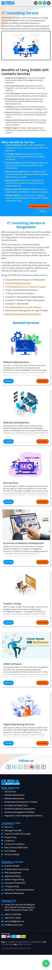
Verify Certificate (11, 854)
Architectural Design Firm (15, 805)
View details (42, 381)
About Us (8, 827)
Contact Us (9, 840)
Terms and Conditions (14, 844)
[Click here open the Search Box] (35, 3)
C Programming (11, 886)
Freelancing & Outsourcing (16, 869)
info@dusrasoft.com (13, 924)
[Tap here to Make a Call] (44, 3)
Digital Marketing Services (18, 724)
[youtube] (32, 767)
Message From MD (13, 830)
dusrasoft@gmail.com (14, 921)
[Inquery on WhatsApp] (40, 3)
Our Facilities (10, 851)
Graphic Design (12, 603)
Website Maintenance (16, 362)
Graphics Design (11, 865)
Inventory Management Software (19, 812)
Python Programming (14, 879)
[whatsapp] (20, 767)
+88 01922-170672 (12, 918)
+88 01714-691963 (12, 914)
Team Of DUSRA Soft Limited (17, 833)
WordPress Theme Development (19, 889)
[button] (46, 963)
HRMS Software (12, 664)
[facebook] (9, 767)
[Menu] (49, 3)
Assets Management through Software (23, 314)
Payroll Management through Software (23, 307)
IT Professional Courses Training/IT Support (25, 286)
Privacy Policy (10, 837)
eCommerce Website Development (23, 543)
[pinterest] (43, 767)
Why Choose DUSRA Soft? (16, 847)
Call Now (42, 211)
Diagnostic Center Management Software (23, 815)
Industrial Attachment (14, 893)
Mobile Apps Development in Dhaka (20, 802)
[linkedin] (38, 767)
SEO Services (10, 483)
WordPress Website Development (19, 808)
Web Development (12, 872)
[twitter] (14, 767)
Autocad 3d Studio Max (14, 883)
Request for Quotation (39, 206)
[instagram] (26, 767)
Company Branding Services (18, 283)
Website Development (16, 422)
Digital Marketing (12, 876)
